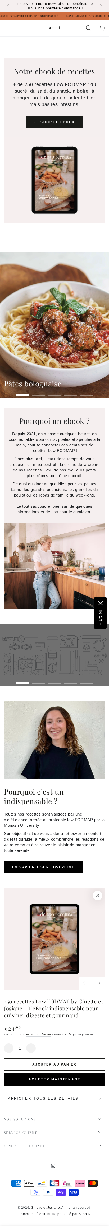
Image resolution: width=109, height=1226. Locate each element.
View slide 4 (70, 392)
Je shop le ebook (54, 122)
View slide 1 (22, 392)
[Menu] (7, 28)
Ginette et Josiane (45, 1207)
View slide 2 (38, 392)
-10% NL (100, 617)
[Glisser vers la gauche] (8, 6)
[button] (88, 28)
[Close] (100, 603)
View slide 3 (54, 392)
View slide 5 (86, 392)
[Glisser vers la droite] (100, 6)
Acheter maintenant (54, 1079)
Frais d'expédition (38, 1034)
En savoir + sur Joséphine (43, 867)
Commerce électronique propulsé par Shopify (54, 1214)
